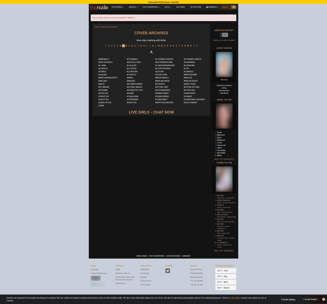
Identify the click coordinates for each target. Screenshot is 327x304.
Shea (219, 138)
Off (225, 35)
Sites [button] (167, 7)
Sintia (224, 88)
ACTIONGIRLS (132, 59)
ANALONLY (102, 81)
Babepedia (145, 269)
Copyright (94, 269)
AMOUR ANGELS (162, 78)
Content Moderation (99, 273)
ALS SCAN (159, 72)
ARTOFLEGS (103, 93)
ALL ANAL (102, 65)
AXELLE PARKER (190, 103)
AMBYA (130, 78)
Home (97, 27)
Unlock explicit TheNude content (159, 2)
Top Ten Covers (196, 285)
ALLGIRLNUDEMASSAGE (165, 65)
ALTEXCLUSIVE (161, 75)
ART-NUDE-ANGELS (134, 87)
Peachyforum (146, 281)
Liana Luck (221, 145)
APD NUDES (160, 84)
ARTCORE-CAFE (161, 87)
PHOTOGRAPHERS (157, 256)
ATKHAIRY (188, 96)
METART (220, 196)
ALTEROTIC (131, 75)
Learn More (175, 2)
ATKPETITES (103, 99)
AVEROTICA (132, 103)
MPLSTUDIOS (222, 215)
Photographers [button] (150, 7)
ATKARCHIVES (189, 93)
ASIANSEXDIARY (162, 93)
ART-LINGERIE (103, 87)
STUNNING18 (222, 243)
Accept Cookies (311, 299)
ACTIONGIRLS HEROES (164, 59)
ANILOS (101, 84)
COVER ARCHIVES (173, 256)
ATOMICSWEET (161, 99)
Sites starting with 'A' (109, 27)
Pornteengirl (145, 285)
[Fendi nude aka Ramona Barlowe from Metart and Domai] (224, 116)
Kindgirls (144, 277)
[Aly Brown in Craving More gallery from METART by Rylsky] (224, 179)
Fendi (219, 132)
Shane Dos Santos (224, 85)
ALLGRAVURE (189, 65)
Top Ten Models (196, 281)
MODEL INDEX (142, 256)
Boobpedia (145, 273)
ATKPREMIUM (132, 99)
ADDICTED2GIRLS (105, 62)
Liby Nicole (224, 93)
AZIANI (101, 106)
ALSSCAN (102, 75)
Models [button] (132, 7)
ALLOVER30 (132, 68)
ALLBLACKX (132, 65)
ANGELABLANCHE (162, 81)
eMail (118, 269)
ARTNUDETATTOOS (135, 90)
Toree (219, 143)
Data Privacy (121, 283)
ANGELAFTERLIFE (191, 81)
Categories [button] (117, 7)
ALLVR (186, 68)
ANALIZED (188, 78)
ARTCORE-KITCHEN (191, 87)
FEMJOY (220, 205)
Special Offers (196, 269)
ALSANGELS (189, 72)
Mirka (219, 155)
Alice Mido (221, 153)
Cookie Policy (235, 298)
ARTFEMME (103, 90)
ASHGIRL (130, 93)
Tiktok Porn (195, 7)
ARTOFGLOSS (189, 90)
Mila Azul (221, 135)
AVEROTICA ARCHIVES (164, 103)
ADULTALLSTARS (134, 62)
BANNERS (186, 256)
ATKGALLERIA (132, 96)
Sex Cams (180, 7)
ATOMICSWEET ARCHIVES (194, 99)
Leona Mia (221, 150)
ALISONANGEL (189, 62)
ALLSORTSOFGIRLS (163, 68)
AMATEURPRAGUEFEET (108, 78)
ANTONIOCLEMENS (134, 84)
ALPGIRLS (102, 72)
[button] (212, 7)
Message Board (196, 277)
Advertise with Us (123, 273)
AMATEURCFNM (190, 75)
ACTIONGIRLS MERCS (192, 59)
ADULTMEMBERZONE (164, 62)
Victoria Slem (224, 91)
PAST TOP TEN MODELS (224, 159)
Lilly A (219, 148)
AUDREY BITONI (104, 103)
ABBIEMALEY (103, 59)
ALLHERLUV (103, 68)
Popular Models (196, 273)
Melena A (221, 140)
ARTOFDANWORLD (162, 90)
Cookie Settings (289, 299)
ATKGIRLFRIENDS (162, 96)
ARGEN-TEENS (190, 84)
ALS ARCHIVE (132, 72)
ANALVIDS (131, 81)
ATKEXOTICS (103, 96)
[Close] (323, 299)
